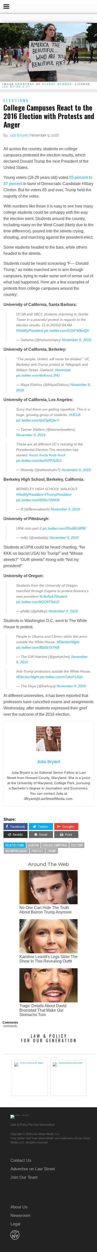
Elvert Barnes (57, 84)
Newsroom (20, 1215)
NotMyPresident (16, 851)
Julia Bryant (18, 135)
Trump (51, 851)
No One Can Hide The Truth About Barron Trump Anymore (45, 909)
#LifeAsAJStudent (53, 596)
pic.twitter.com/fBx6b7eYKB (37, 647)
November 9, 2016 (76, 340)
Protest (37, 851)
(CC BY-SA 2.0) (16, 86)
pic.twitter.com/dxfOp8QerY (37, 420)
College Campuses (55, 845)
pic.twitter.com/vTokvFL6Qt (61, 677)
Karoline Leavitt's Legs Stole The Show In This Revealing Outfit (48, 959)
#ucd (61, 455)
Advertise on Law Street (32, 1169)
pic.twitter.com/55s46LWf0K (64, 528)
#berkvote (63, 370)
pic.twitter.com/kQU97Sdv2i (37, 602)
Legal (15, 1224)
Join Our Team (24, 1177)
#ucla (43, 455)
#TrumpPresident (57, 494)
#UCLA (74, 415)
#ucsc (33, 455)
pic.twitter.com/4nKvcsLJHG (38, 375)
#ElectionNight (68, 642)
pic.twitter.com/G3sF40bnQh (66, 331)
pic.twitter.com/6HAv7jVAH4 (37, 500)
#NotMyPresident (29, 331)
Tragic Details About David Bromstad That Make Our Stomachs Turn (42, 1010)
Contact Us (20, 1160)
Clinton (33, 845)
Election (77, 845)
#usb (52, 455)
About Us (19, 1207)
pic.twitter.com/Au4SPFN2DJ (38, 461)
